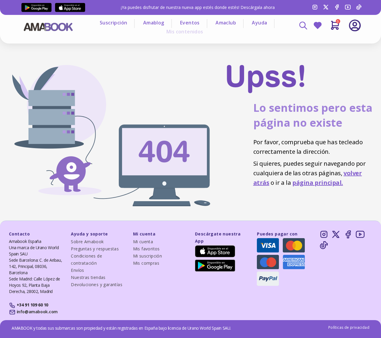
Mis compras (146, 263)
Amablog (153, 22)
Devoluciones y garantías (96, 284)
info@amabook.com (37, 311)
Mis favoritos (146, 249)
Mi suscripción (147, 256)
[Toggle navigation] (330, 42)
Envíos (77, 270)
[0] (335, 27)
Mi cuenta (143, 241)
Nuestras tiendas (88, 277)
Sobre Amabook (87, 241)
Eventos (190, 22)
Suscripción (113, 22)
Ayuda (259, 22)
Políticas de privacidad (348, 327)
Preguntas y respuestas (95, 249)
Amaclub (226, 22)
